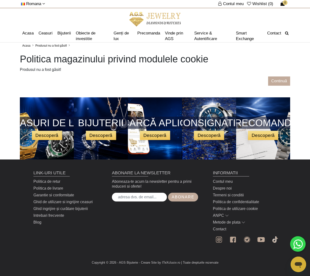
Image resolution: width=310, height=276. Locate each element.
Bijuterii (64, 33)
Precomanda (148, 33)
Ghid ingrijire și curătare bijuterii (60, 209)
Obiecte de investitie (85, 36)
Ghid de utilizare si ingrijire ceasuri (63, 202)
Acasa (28, 33)
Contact (274, 33)
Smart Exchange (245, 36)
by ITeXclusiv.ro (169, 262)
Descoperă (46, 135)
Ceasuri (46, 33)
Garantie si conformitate (53, 195)
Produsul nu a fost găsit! (51, 45)
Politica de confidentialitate (236, 202)
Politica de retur (46, 181)
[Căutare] (287, 33)
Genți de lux (121, 36)
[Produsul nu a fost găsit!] (155, 19)
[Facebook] (233, 240)
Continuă (279, 81)
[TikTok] (275, 240)
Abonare (183, 197)
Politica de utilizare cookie (235, 209)
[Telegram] (247, 240)
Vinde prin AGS (174, 36)
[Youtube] (261, 240)
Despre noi (222, 188)
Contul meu (223, 181)
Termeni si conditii (228, 195)
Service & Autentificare (205, 36)
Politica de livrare (48, 188)
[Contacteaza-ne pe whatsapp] (298, 244)
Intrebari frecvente (48, 215)
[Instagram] (219, 240)
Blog (37, 222)
